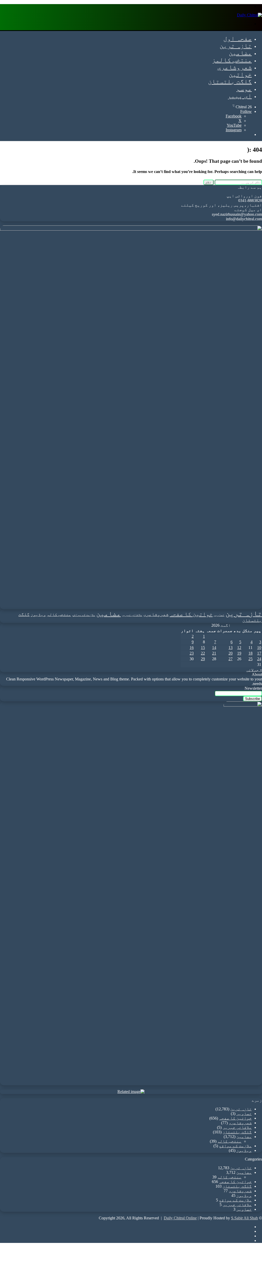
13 (230, 647)
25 (250, 659)
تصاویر (219, 615)
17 (259, 653)
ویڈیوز (38, 614)
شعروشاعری (234, 67)
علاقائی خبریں (132, 615)
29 (203, 659)
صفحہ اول (237, 38)
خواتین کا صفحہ (191, 614)
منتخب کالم (59, 614)
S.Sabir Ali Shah (244, 1218)
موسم (244, 88)
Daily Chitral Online (180, 1218)
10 (259, 647)
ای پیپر (239, 95)
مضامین (240, 52)
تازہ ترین (236, 45)
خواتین (240, 74)
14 (214, 647)
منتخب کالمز (232, 60)
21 (214, 653)
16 (192, 647)
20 (230, 653)
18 (250, 653)
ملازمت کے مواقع (83, 615)
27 (230, 659)
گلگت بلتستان (230, 81)
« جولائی (254, 670)
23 (192, 653)
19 (239, 653)
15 (203, 647)
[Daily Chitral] (249, 15)
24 (259, 659)
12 (239, 647)
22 (203, 653)
